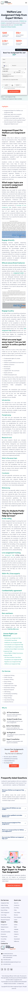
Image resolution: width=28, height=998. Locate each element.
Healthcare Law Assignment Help (13, 642)
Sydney (15, 924)
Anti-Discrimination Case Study (12, 657)
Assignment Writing (9, 675)
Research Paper (8, 695)
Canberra (16, 934)
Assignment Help (5, 903)
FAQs (15, 910)
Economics (3, 934)
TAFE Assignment (8, 683)
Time (19, 70)
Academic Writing (8, 679)
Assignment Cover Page (10, 685)
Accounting (3, 939)
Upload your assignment (6, 74)
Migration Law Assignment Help (12, 661)
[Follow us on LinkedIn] (11, 969)
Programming (4, 936)
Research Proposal (9, 689)
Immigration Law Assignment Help (13, 659)
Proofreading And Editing (10, 693)
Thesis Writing (8, 697)
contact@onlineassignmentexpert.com (12, 962)
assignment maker (18, 273)
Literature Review (8, 701)
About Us (16, 903)
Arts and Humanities (5, 931)
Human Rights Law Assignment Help (13, 646)
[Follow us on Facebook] (2, 969)
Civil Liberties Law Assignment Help (13, 644)
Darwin (15, 936)
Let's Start (14, 765)
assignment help (9, 555)
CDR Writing (7, 691)
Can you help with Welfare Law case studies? (11, 808)
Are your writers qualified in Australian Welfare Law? (12, 816)
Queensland (17, 939)
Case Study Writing (9, 699)
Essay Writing (7, 681)
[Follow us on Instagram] (8, 969)
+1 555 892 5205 (7, 959)
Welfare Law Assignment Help (12, 664)
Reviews (16, 915)
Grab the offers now (13, 629)
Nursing (2, 929)
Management (4, 924)
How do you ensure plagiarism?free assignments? (11, 823)
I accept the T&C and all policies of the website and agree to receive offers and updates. (14, 87)
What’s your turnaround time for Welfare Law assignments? (13, 830)
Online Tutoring (8, 677)
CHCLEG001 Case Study (10, 640)
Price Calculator (17, 917)
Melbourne (16, 941)
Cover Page (3, 915)
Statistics (3, 941)
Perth (15, 927)
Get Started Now (14, 91)
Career (15, 919)
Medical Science (4, 927)
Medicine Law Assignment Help (12, 638)
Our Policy (16, 907)
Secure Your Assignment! (14, 885)
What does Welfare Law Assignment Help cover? (13, 790)
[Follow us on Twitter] (5, 969)
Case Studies (17, 912)
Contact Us (16, 905)
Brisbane (16, 931)
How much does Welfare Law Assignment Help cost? (13, 837)
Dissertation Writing (9, 687)
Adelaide (16, 929)
